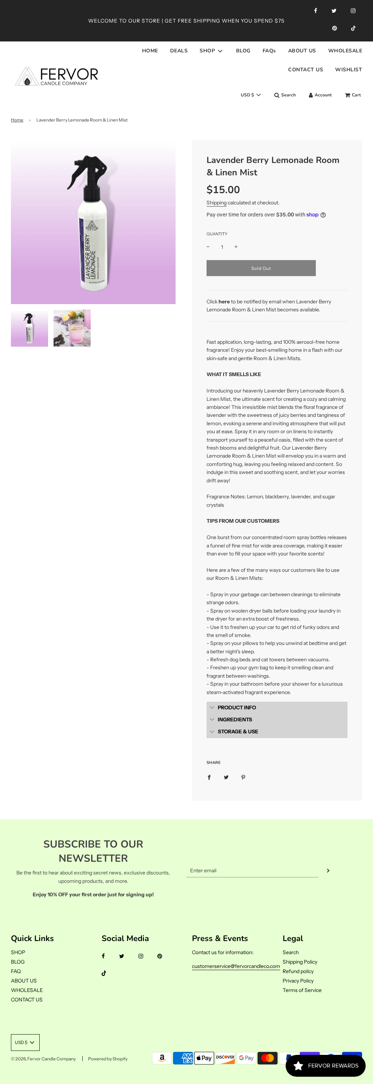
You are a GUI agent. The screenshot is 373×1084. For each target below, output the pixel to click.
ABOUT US (302, 50)
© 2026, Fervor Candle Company (43, 1058)
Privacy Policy (298, 980)
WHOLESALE (345, 50)
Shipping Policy (300, 962)
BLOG (243, 50)
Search (291, 952)
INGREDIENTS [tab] (235, 719)
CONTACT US (305, 69)
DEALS (179, 50)
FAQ (16, 971)
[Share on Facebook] (209, 777)
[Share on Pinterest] (243, 777)
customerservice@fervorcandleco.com (236, 966)
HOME (150, 50)
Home (17, 120)
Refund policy (298, 971)
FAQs (269, 50)
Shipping (217, 202)
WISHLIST (348, 69)
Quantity (217, 233)
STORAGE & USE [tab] (238, 731)
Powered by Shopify (107, 1058)
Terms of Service (302, 990)
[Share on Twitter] (226, 777)
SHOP (18, 952)
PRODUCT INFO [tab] (237, 707)
